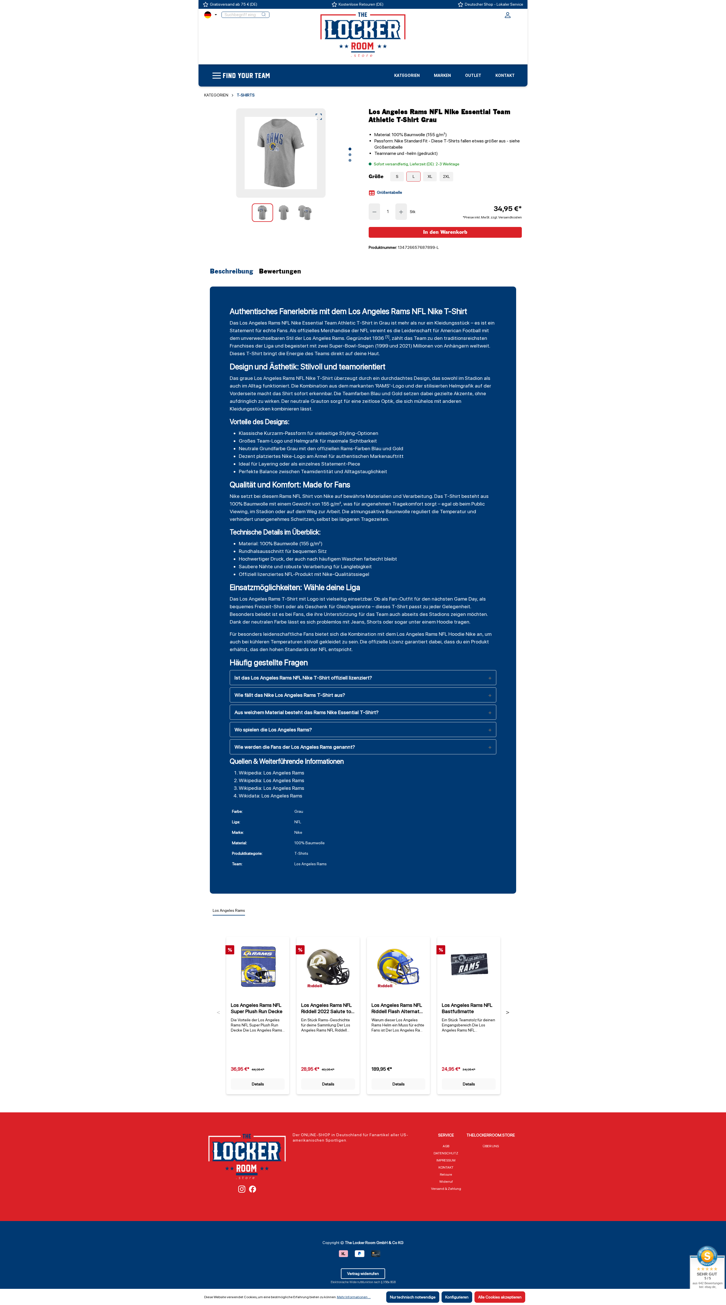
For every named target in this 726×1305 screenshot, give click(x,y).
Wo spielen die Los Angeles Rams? (273, 730)
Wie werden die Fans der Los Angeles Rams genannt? (295, 747)
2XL (446, 176)
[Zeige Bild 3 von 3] (350, 160)
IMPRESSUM (445, 1160)
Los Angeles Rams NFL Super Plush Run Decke (256, 1008)
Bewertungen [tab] (280, 272)
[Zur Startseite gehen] (363, 34)
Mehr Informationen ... (354, 1297)
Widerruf (446, 1182)
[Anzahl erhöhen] (401, 211)
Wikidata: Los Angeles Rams (270, 796)
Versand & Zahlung (446, 1189)
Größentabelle (389, 192)
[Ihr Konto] (507, 16)
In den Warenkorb (445, 232)
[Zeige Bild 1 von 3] (350, 149)
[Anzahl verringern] (374, 211)
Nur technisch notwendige (413, 1297)
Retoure (446, 1174)
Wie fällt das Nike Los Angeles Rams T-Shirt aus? (290, 695)
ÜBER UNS (491, 1146)
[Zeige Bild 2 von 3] (350, 154)
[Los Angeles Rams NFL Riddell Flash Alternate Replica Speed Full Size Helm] (398, 966)
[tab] (233, 271)
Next (507, 1012)
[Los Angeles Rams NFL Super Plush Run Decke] (258, 966)
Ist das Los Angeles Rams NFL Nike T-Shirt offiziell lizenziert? (303, 678)
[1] (387, 336)
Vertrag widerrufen (363, 1273)
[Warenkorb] (518, 14)
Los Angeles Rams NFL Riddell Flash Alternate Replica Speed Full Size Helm (397, 1008)
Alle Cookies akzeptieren (500, 1297)
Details (258, 1084)
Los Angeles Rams (260, 323)
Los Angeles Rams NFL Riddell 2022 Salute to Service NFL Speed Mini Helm (327, 1008)
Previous (218, 1012)
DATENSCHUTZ (446, 1153)
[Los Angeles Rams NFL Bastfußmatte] (469, 966)
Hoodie (445, 622)
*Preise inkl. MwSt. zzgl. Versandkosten (492, 217)
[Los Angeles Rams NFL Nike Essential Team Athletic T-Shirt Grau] (280, 153)
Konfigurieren (456, 1297)
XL (430, 176)
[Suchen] (263, 15)
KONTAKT (445, 1167)
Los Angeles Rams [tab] (229, 910)
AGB (446, 1146)
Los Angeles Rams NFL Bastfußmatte (467, 1008)
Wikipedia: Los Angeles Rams (271, 773)
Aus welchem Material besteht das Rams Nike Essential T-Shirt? (307, 712)
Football (472, 330)
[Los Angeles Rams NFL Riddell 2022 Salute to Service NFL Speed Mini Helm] (328, 966)
